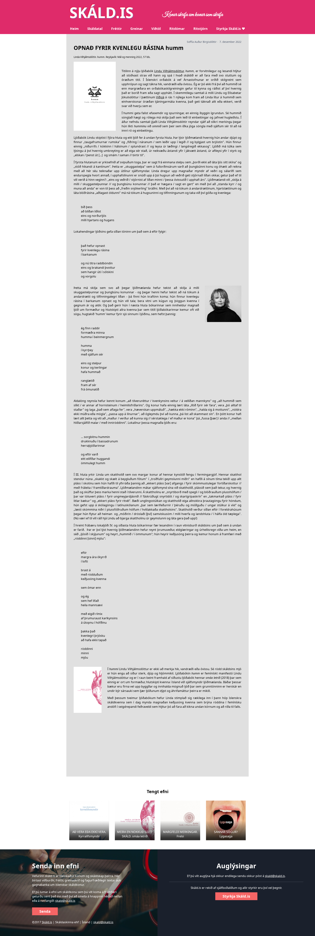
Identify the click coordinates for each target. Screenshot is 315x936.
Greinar (136, 28)
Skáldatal (94, 28)
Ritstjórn (200, 28)
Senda (44, 911)
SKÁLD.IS (101, 12)
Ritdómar (177, 28)
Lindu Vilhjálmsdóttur (169, 71)
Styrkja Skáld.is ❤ (230, 28)
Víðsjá (160, 97)
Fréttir (116, 28)
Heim (74, 28)
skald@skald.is (65, 901)
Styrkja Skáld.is (236, 896)
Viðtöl (156, 28)
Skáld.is (47, 922)
